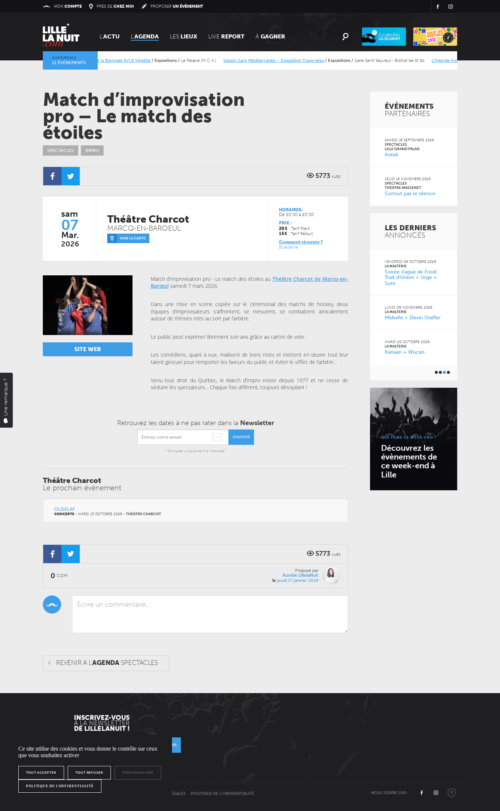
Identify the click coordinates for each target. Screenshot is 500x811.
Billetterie (288, 247)
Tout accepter (41, 772)
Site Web (87, 349)
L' (110, 36)
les (183, 36)
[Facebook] (52, 176)
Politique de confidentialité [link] (60, 786)
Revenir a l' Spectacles (107, 663)
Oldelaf (64, 509)
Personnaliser (137, 772)
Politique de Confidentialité (222, 793)
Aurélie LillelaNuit (300, 575)
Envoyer (241, 437)
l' (145, 36)
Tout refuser (89, 772)
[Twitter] (70, 176)
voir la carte (133, 238)
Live (226, 36)
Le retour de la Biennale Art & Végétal (101, 60)
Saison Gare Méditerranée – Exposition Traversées (262, 60)
